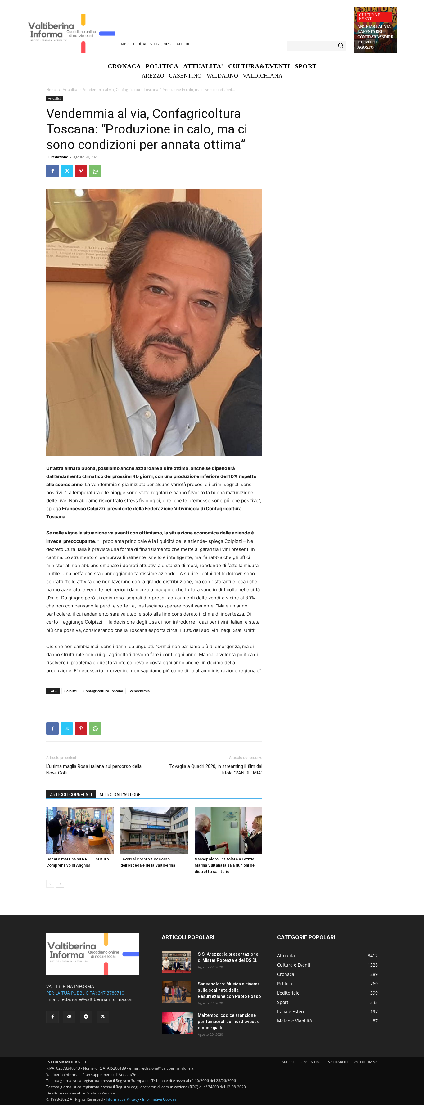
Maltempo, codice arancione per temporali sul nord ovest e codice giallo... (228, 1021)
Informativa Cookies (159, 1099)
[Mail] (69, 1017)
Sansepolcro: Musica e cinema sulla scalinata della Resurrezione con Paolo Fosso (229, 990)
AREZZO (288, 1062)
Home (51, 89)
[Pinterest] (81, 171)
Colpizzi (70, 690)
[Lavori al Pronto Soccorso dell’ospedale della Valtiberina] (154, 830)
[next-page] (60, 884)
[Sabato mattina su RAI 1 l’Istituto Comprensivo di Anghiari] (80, 830)
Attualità (70, 89)
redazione (59, 157)
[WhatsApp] (95, 171)
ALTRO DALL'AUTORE (120, 794)
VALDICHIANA (366, 1062)
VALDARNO (338, 1062)
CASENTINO (311, 1062)
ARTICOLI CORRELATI (71, 794)
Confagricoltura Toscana (103, 690)
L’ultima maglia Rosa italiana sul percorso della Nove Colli (94, 770)
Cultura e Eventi (369, 17)
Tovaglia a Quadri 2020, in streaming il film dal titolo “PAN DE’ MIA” (215, 770)
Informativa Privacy (122, 1099)
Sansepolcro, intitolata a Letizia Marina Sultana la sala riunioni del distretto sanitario (225, 865)
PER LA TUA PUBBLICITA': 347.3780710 (85, 993)
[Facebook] (52, 171)
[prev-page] (50, 884)
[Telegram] (86, 1017)
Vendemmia (140, 690)
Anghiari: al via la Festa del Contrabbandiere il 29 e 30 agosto (375, 37)
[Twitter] (67, 171)
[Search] (340, 46)
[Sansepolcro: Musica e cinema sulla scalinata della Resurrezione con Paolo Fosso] (176, 992)
